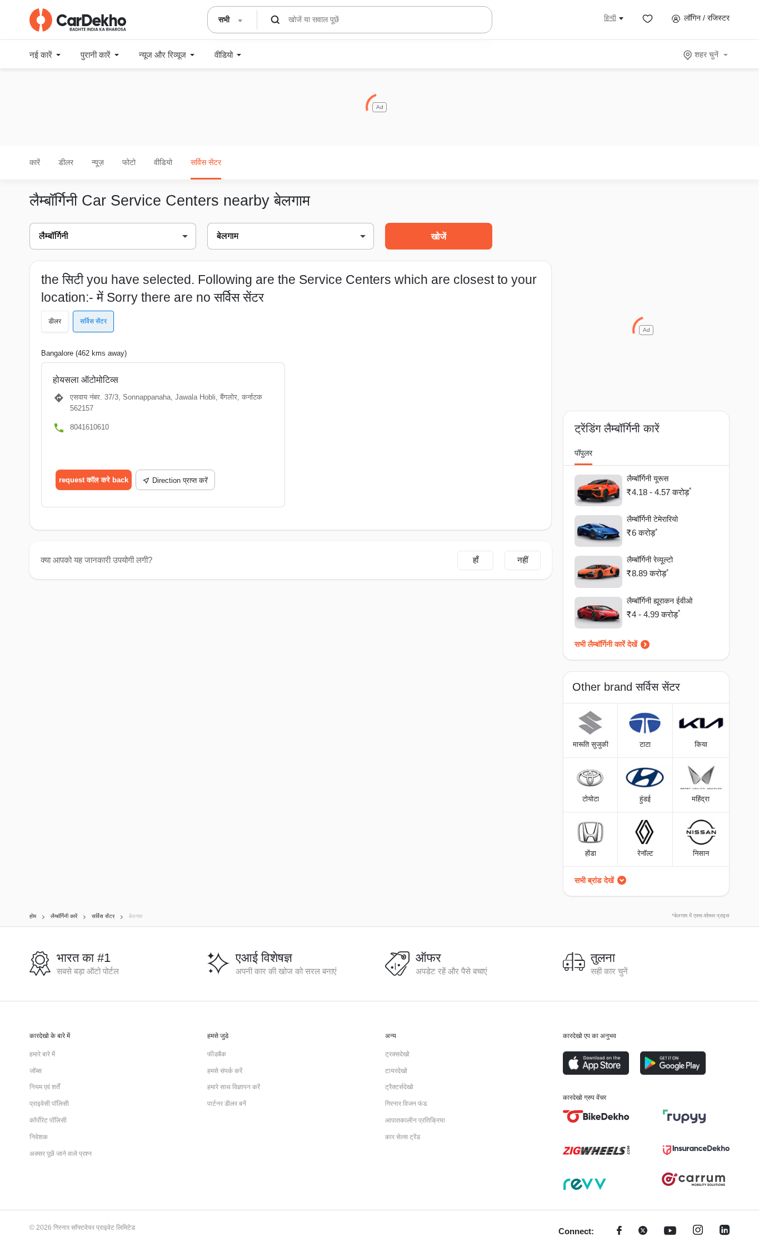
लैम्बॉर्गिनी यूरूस (647, 478)
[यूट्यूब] (670, 1232)
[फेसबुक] (619, 1232)
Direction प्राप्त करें (180, 480)
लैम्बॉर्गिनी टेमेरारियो (652, 519)
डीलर (65, 162)
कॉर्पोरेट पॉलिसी (48, 1120)
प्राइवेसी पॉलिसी (49, 1104)
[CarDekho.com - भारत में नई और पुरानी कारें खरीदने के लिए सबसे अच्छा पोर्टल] (77, 20)
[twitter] (642, 1232)
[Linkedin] (725, 1232)
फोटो (129, 162)
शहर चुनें (706, 54)
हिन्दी (610, 18)
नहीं (522, 560)
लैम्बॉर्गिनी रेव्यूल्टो (650, 559)
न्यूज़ (98, 162)
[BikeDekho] (596, 1116)
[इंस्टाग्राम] (698, 1232)
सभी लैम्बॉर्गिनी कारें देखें (606, 644)
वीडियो (163, 162)
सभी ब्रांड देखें (594, 880)
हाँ (475, 560)
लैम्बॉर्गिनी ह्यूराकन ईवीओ (659, 600)
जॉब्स (35, 1071)
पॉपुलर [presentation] (583, 452)
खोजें (438, 236)
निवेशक (38, 1137)
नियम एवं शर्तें (44, 1087)
